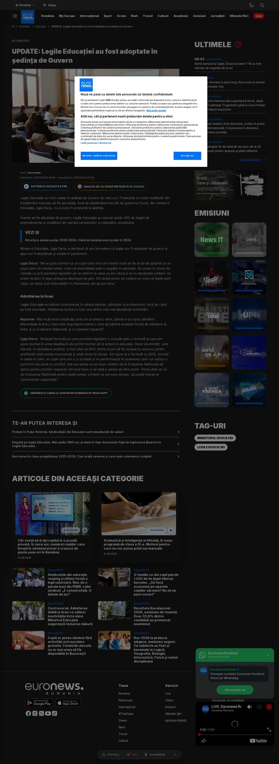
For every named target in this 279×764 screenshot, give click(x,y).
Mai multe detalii (156, 110)
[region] (141, 121)
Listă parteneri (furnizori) (96, 143)
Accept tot (187, 155)
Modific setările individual (99, 155)
